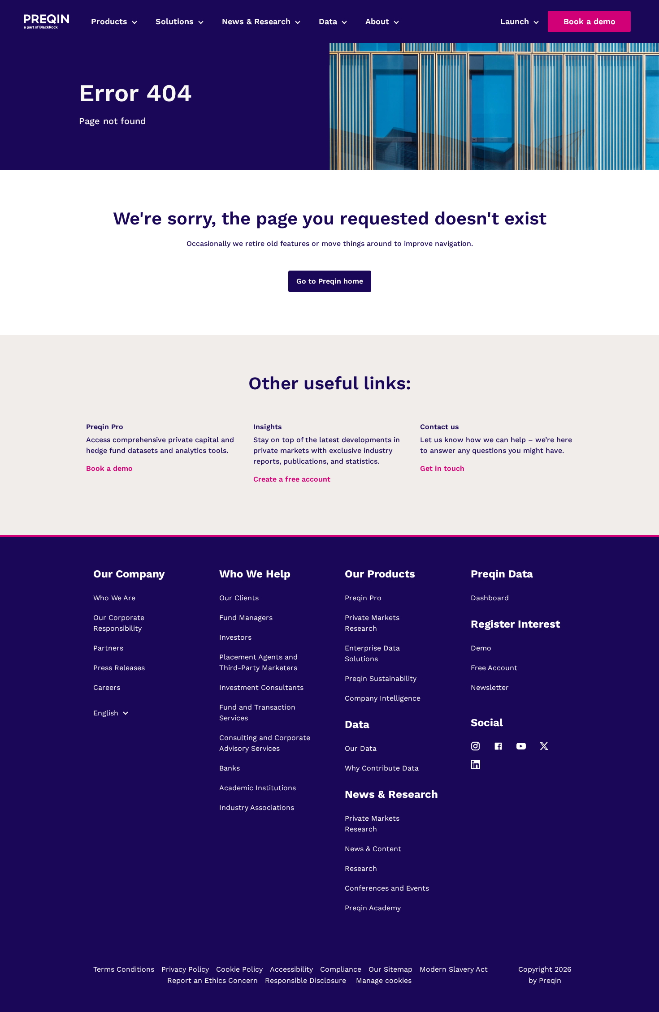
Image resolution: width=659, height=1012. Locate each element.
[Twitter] (544, 750)
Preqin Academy (373, 908)
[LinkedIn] (475, 768)
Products (109, 21)
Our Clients (239, 598)
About (377, 21)
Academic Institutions (257, 788)
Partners (108, 648)
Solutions (175, 21)
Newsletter (490, 687)
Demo (481, 648)
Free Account (494, 667)
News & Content (373, 848)
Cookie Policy (239, 969)
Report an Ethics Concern (212, 980)
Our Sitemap (390, 969)
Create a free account (291, 479)
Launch (514, 21)
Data (328, 21)
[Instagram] (475, 750)
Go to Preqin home (329, 281)
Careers (106, 687)
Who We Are (114, 598)
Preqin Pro (363, 598)
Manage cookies (384, 980)
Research (361, 868)
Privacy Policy (185, 969)
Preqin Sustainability (380, 678)
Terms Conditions (123, 969)
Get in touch (442, 468)
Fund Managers (246, 617)
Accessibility (291, 969)
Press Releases (119, 667)
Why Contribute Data (382, 768)
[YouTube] (521, 750)
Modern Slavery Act (454, 969)
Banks (229, 768)
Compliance (340, 969)
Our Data (361, 748)
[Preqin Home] (46, 21)
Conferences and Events (387, 888)
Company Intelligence (383, 698)
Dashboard (490, 598)
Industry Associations (256, 807)
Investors (235, 637)
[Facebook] (498, 750)
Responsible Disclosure (305, 980)
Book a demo (590, 21)
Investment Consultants (261, 687)
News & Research (256, 21)
